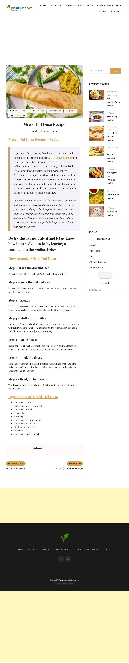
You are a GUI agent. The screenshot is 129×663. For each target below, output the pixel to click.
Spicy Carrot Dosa (17, 115)
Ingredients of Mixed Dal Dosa (33, 396)
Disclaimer (91, 549)
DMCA (78, 549)
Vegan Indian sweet (112, 128)
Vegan (109, 151)
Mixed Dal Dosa (38, 110)
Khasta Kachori (113, 147)
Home (43, 5)
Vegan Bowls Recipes (109, 5)
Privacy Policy (61, 549)
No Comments (97, 267)
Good (93, 245)
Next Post (73, 463)
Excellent (95, 250)
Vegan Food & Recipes (78, 5)
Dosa (24, 110)
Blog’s (103, 11)
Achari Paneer (112, 91)
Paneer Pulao (112, 95)
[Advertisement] (64, 36)
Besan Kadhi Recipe (15, 468)
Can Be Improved (99, 262)
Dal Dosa (13, 110)
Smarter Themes (67, 584)
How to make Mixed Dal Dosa (32, 258)
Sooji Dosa (70, 110)
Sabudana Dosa (55, 110)
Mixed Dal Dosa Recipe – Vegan (34, 139)
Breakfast (110, 191)
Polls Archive (95, 290)
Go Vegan (110, 113)
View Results (104, 283)
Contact (116, 11)
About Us (56, 5)
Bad (93, 256)
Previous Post (18, 463)
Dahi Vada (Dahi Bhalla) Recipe (68, 468)
